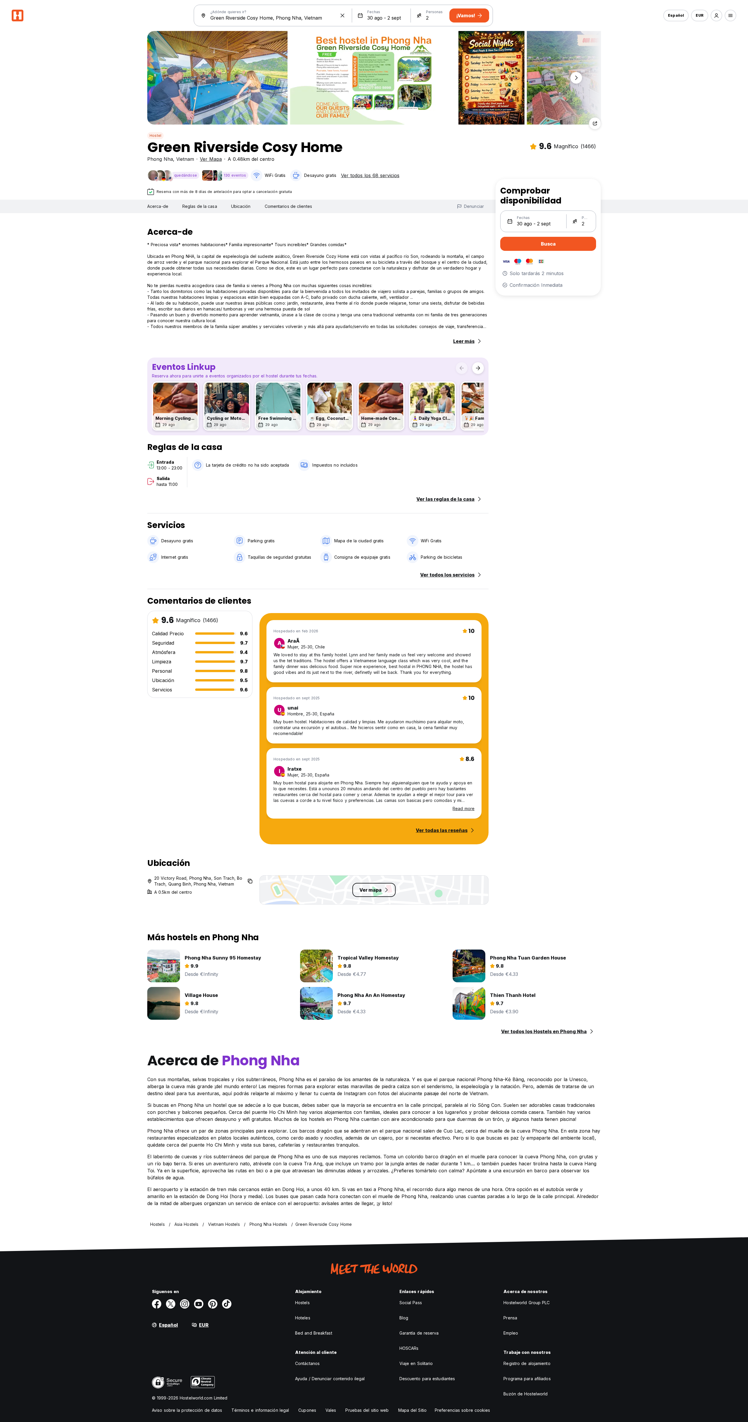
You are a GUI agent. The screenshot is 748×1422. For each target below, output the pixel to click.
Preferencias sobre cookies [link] (462, 1410)
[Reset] (342, 15)
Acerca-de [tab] (157, 206)
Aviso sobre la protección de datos (187, 1410)
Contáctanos (307, 1363)
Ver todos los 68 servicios (370, 175)
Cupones (307, 1410)
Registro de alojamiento (526, 1363)
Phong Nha (160, 159)
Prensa (510, 1317)
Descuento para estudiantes (427, 1378)
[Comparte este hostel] (595, 123)
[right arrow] (478, 368)
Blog (403, 1317)
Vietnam (185, 159)
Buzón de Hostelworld (525, 1393)
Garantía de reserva (419, 1332)
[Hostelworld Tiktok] (226, 1304)
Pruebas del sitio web (367, 1410)
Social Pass (410, 1302)
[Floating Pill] (576, 78)
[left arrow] (462, 368)
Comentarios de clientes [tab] (288, 206)
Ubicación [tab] (241, 206)
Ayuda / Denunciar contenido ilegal (330, 1378)
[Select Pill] (716, 15)
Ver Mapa (211, 159)
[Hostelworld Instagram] (184, 1304)
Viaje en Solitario (416, 1363)
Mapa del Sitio (412, 1410)
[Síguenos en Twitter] (170, 1304)
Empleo (510, 1332)
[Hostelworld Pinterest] (212, 1304)
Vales (330, 1410)
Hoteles (302, 1317)
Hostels (302, 1302)
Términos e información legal (260, 1410)
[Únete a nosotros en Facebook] (156, 1304)
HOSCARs (409, 1348)
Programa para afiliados (526, 1378)
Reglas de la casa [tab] (199, 206)
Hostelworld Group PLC (526, 1302)
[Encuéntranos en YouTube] (198, 1304)
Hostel (155, 135)
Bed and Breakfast (313, 1332)
